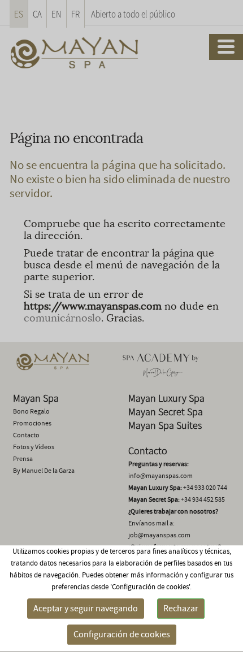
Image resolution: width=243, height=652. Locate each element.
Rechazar (180, 608)
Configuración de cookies (121, 634)
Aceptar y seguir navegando (85, 608)
